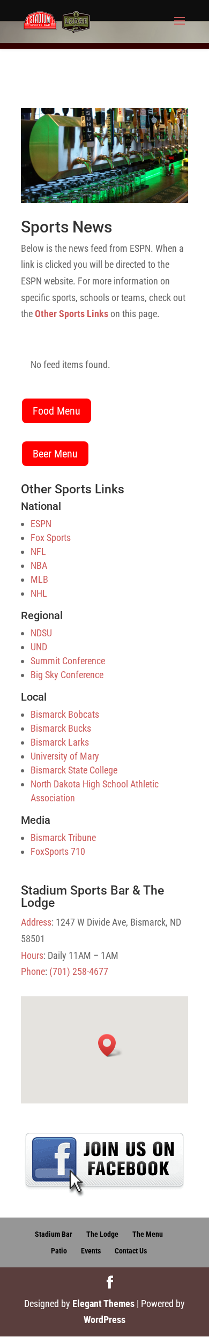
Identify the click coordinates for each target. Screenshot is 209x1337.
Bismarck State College (74, 770)
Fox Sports (51, 537)
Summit (45, 660)
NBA (39, 565)
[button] (110, 1045)
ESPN (41, 523)
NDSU (41, 633)
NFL (38, 551)
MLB (39, 579)
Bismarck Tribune (63, 837)
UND (39, 646)
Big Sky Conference (67, 674)
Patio (59, 1250)
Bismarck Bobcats (65, 714)
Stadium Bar (53, 1234)
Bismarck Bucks (61, 728)
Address (36, 922)
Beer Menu (55, 453)
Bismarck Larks (60, 742)
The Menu (147, 1234)
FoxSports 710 (58, 851)
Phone (33, 971)
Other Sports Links (71, 313)
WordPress (104, 1319)
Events (91, 1250)
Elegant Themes (103, 1303)
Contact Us (131, 1250)
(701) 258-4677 (78, 971)
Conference (83, 660)
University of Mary (65, 756)
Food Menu (56, 410)
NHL (39, 593)
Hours (32, 955)
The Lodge (102, 1234)
